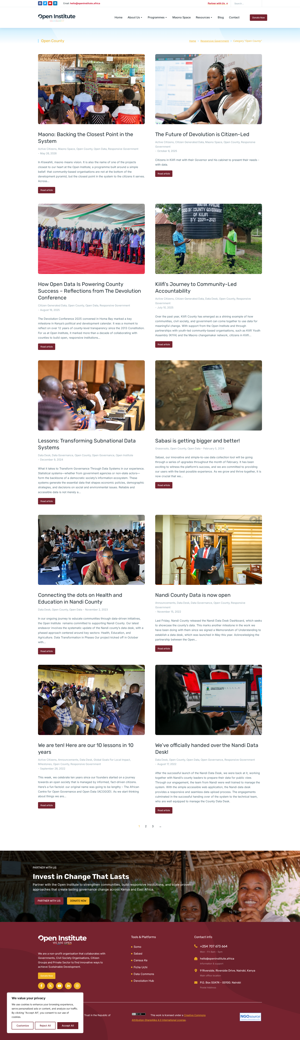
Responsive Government (123, 149)
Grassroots (162, 448)
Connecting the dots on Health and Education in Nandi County (80, 598)
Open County (84, 149)
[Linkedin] (55, 3)
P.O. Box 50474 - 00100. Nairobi (220, 982)
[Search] (256, 3)
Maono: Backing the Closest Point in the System (85, 137)
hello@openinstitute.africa (217, 958)
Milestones (45, 764)
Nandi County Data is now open (193, 595)
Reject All (45, 1025)
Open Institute (124, 455)
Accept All (68, 1025)
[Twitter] (45, 3)
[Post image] (91, 89)
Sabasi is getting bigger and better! (197, 441)
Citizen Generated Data (189, 142)
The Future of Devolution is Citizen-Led (202, 134)
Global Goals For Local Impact (112, 759)
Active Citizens (47, 149)
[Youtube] (50, 3)
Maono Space (66, 149)
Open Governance (103, 455)
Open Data (100, 149)
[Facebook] (40, 3)
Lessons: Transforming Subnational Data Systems (87, 444)
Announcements (165, 602)
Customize (22, 1025)
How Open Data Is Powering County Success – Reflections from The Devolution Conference (89, 291)
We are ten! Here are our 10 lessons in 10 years (86, 748)
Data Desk (211, 298)
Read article (46, 190)
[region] (45, 1012)
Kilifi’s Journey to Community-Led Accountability (196, 287)
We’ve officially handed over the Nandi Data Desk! (206, 748)
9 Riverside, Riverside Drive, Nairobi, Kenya (227, 970)
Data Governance (62, 455)
